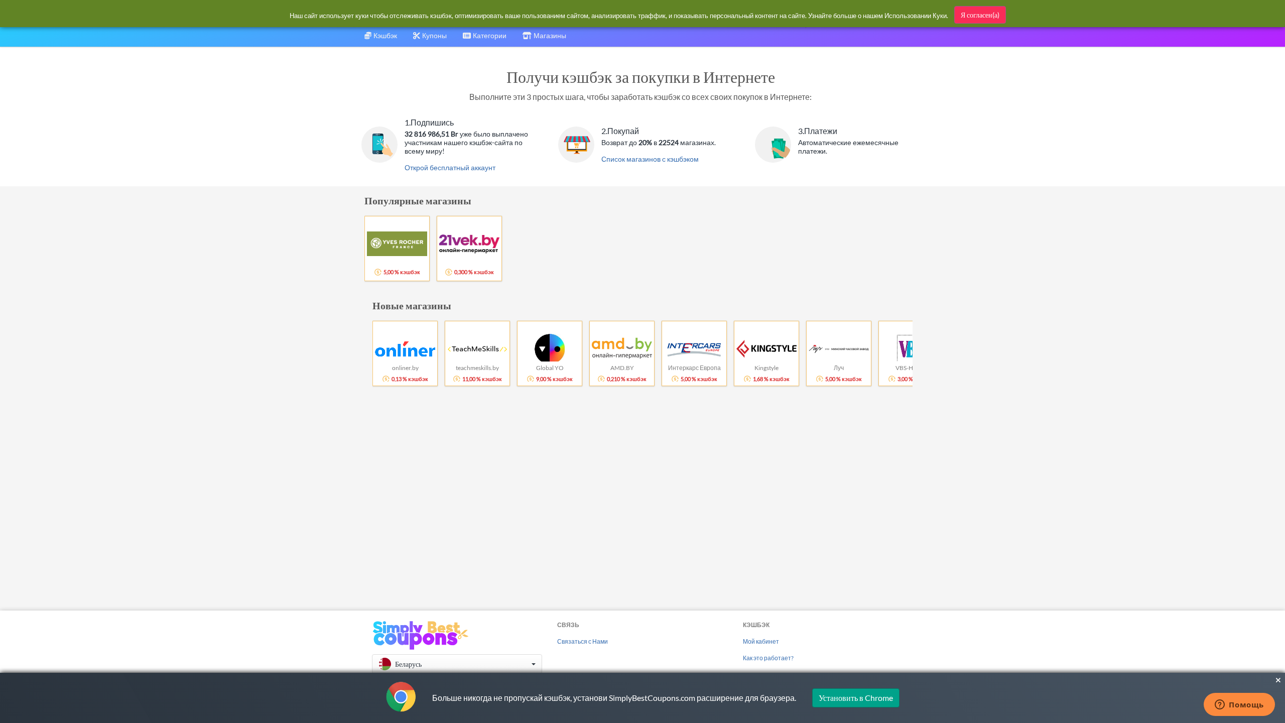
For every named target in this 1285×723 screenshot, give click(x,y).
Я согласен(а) (980, 15)
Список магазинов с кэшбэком (650, 159)
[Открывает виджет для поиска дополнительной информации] (1239, 705)
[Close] (1278, 680)
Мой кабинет (761, 641)
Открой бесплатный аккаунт (450, 167)
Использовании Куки (915, 16)
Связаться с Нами (582, 641)
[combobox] (484, 39)
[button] (457, 664)
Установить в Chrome (856, 697)
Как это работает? (768, 658)
